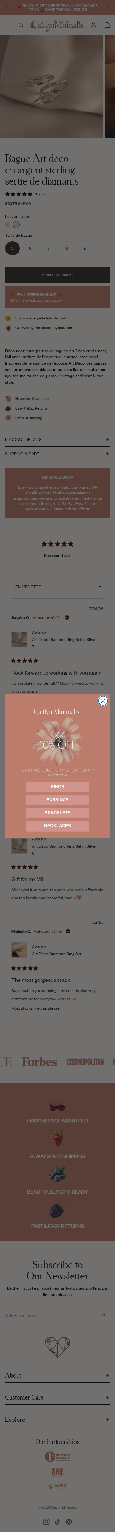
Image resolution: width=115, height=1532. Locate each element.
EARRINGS (57, 800)
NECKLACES (57, 826)
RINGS (57, 786)
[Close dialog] (103, 700)
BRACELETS (57, 813)
